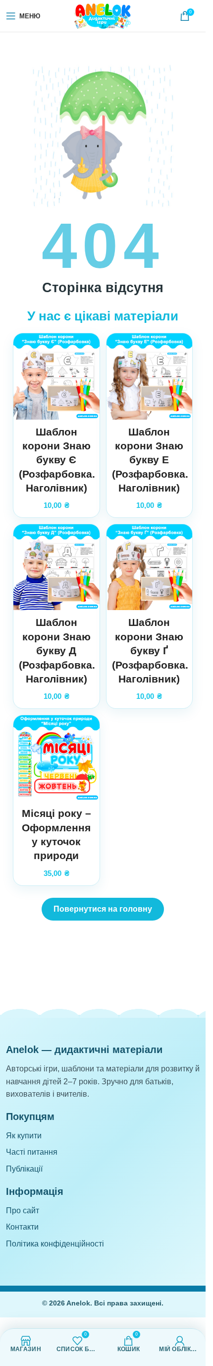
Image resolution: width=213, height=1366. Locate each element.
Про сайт (22, 1210)
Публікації (24, 1169)
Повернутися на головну (102, 909)
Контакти (22, 1227)
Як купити (24, 1135)
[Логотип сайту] (103, 15)
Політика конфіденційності (55, 1244)
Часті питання (31, 1152)
